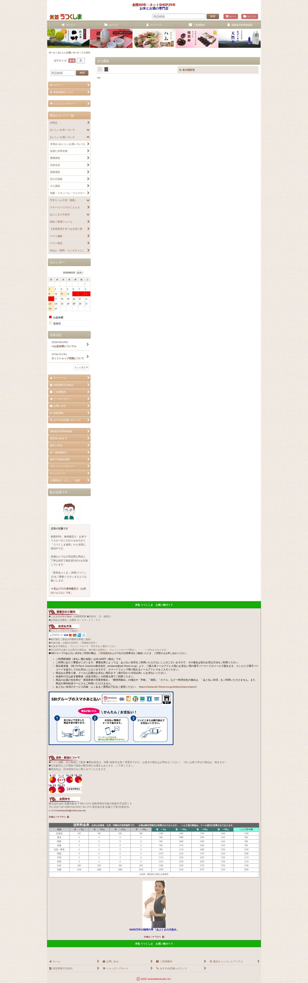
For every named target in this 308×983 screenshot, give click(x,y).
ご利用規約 (104, 653)
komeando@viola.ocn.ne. (71, 810)
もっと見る (80, 367)
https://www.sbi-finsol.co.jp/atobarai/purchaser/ (168, 686)
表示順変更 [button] (188, 69)
